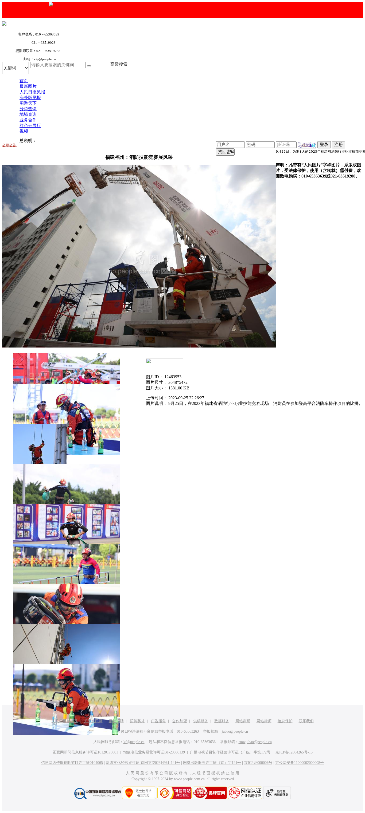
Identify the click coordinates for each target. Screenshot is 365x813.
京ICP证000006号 (258, 763)
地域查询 (28, 114)
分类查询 (28, 108)
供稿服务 (200, 721)
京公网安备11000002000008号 (299, 763)
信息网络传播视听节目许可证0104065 (72, 763)
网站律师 (264, 721)
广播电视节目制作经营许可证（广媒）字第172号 (230, 752)
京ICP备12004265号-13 (294, 752)
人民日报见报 (32, 92)
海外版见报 (30, 97)
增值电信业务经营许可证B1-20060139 (154, 752)
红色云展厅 (30, 125)
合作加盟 (179, 721)
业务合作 (28, 120)
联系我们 (306, 721)
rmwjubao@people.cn (255, 742)
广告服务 (158, 721)
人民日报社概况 (65, 721)
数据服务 (221, 721)
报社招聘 (116, 721)
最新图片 (28, 86)
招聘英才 (137, 721)
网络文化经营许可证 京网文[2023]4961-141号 (143, 763)
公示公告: (9, 145)
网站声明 (242, 721)
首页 (24, 80)
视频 (24, 131)
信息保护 (285, 721)
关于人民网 (93, 721)
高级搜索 (118, 64)
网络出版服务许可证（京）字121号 (212, 763)
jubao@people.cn (235, 731)
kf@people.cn (134, 742)
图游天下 (28, 103)
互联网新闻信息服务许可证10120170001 (85, 752)
